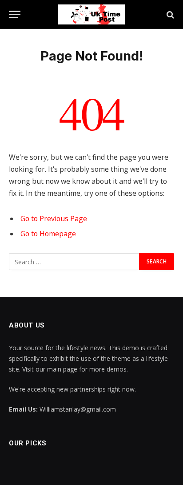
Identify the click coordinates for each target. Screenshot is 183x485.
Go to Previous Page (53, 218)
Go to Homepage (48, 233)
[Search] (169, 14)
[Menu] (14, 14)
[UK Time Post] (91, 14)
